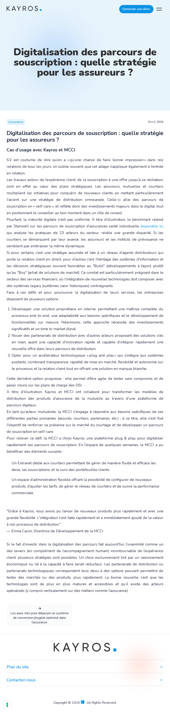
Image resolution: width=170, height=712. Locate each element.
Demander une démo (136, 9)
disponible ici (151, 226)
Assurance (15, 122)
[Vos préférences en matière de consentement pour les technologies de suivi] (7, 705)
